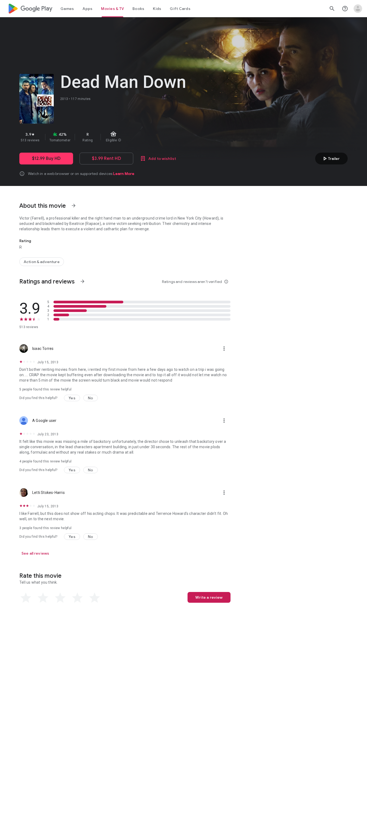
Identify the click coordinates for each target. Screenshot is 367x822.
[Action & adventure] (41, 262)
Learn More (123, 173)
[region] (115, 137)
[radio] (25, 597)
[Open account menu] (357, 8)
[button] (72, 398)
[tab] (67, 8)
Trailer (331, 158)
